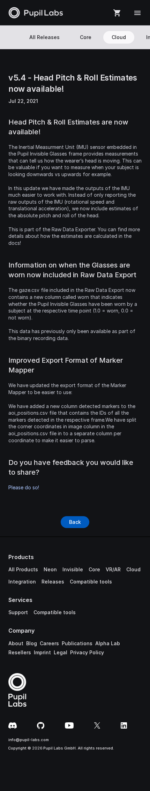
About (15, 643)
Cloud (133, 569)
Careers (49, 643)
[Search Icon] (11, 37)
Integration (22, 582)
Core (94, 569)
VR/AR (113, 569)
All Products (23, 569)
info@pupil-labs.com (28, 739)
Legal (60, 652)
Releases (53, 582)
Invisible (72, 569)
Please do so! (23, 487)
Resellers (19, 652)
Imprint (42, 652)
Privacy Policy (87, 652)
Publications (77, 643)
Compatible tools (91, 582)
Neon (50, 569)
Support (18, 612)
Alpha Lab (107, 643)
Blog (31, 643)
